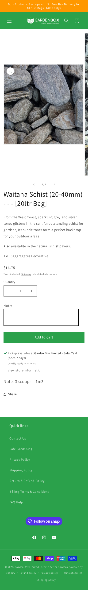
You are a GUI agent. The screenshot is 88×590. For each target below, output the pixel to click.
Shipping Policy (21, 470)
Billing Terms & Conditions (29, 491)
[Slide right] (54, 184)
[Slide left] (34, 184)
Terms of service (72, 572)
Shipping (26, 274)
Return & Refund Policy (26, 481)
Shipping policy (46, 580)
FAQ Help (16, 502)
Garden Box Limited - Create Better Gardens (41, 567)
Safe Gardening (20, 449)
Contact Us (17, 438)
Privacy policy (49, 572)
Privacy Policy (19, 459)
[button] (9, 21)
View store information (25, 370)
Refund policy (28, 572)
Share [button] (12, 394)
